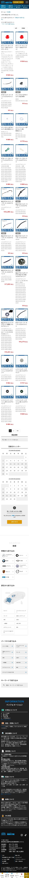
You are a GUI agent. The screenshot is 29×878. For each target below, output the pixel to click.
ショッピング (18, 857)
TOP (3, 855)
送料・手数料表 (19, 861)
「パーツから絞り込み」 (8, 24)
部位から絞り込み (11, 6)
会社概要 (4, 861)
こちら (3, 726)
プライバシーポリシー (20, 859)
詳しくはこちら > (6, 719)
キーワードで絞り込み (25, 6)
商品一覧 (17, 855)
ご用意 (13, 515)
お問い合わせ (14, 522)
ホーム (3, 12)
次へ (18, 430)
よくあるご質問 (5, 859)
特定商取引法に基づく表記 (8, 857)
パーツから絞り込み (18, 6)
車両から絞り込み (3, 6)
